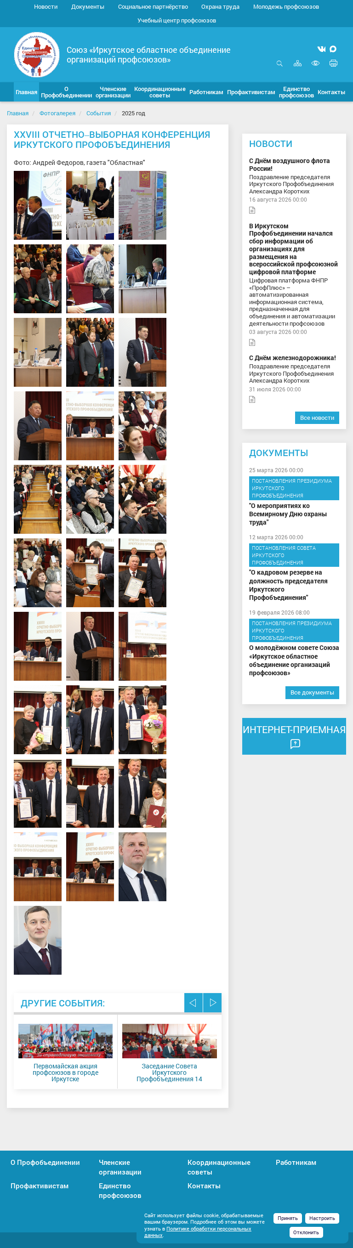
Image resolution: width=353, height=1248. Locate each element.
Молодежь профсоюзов (286, 6)
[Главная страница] (37, 54)
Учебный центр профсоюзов (176, 20)
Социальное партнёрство (153, 6)
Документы (87, 6)
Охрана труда (220, 6)
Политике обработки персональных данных (197, 1232)
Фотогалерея (57, 113)
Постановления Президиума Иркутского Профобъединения (292, 487)
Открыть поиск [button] (279, 68)
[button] (66, 92)
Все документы (312, 692)
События (98, 113)
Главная (17, 113)
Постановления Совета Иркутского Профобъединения (284, 554)
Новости (45, 6)
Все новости (317, 417)
